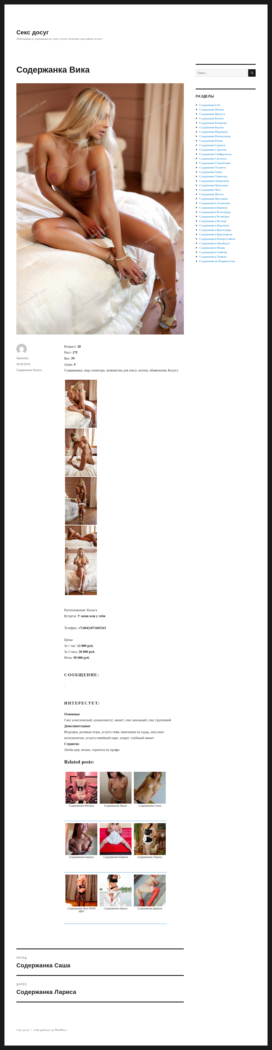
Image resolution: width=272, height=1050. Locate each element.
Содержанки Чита (210, 190)
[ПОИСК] (252, 73)
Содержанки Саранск (212, 145)
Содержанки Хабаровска (214, 181)
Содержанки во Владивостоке (217, 261)
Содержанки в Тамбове (213, 252)
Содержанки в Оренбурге (214, 243)
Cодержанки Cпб (209, 105)
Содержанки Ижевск (211, 109)
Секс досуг (32, 32)
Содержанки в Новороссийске (217, 239)
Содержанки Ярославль (213, 198)
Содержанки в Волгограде (215, 212)
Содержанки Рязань (211, 141)
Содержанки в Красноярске (215, 234)
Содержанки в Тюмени (213, 256)
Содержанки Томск (210, 172)
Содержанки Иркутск (212, 114)
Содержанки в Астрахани (214, 203)
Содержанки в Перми (212, 248)
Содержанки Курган (211, 127)
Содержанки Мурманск (213, 132)
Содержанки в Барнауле (213, 207)
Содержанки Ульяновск (213, 176)
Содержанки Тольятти (212, 167)
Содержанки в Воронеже (214, 225)
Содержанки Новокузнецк (215, 136)
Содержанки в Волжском (214, 216)
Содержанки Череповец (213, 185)
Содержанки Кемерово (213, 123)
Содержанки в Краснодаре (215, 230)
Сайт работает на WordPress (50, 1030)
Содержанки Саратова (212, 149)
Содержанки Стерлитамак (215, 163)
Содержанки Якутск (211, 194)
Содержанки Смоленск (213, 158)
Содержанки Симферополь (215, 154)
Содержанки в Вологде (213, 221)
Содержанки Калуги (29, 370)
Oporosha (22, 358)
